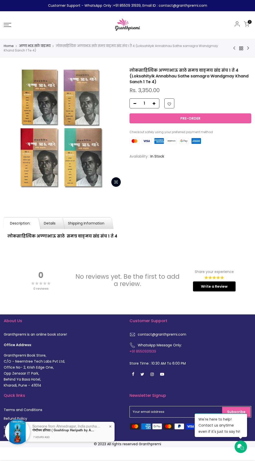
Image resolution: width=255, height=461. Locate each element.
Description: (20, 223)
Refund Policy (15, 418)
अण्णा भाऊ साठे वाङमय (35, 46)
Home (9, 46)
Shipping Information (86, 223)
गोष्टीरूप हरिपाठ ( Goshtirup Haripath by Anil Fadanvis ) (63, 430)
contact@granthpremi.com (162, 334)
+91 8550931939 (142, 351)
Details (50, 223)
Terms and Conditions (23, 409)
